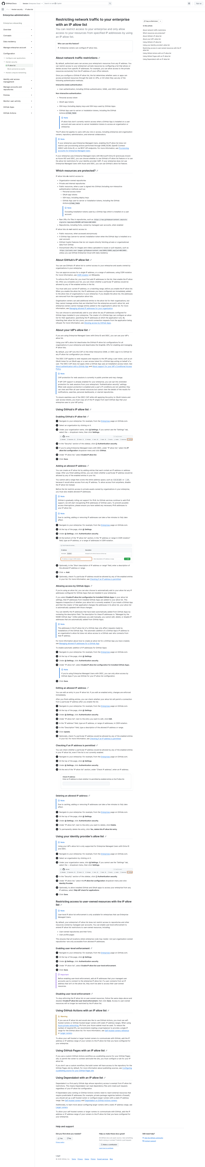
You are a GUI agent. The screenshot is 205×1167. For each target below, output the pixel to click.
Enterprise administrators (16, 15)
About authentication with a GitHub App (72, 366)
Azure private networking (68, 1025)
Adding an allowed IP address (71, 466)
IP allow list (29, 9)
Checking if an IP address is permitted (105, 579)
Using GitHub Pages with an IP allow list (80, 1050)
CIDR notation (83, 275)
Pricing (93, 1159)
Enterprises (105, 421)
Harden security (17, 9)
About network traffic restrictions (76, 57)
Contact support (150, 1141)
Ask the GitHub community (154, 1138)
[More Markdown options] (160, 21)
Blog (111, 1159)
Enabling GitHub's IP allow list (71, 416)
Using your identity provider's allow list (80, 836)
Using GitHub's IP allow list (72, 409)
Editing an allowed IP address (71, 688)
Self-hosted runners (73, 1100)
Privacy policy (60, 1142)
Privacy (80, 1159)
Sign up (198, 3)
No (70, 1138)
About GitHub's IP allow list (72, 259)
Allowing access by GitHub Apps (97, 323)
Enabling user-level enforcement (73, 948)
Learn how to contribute (106, 1148)
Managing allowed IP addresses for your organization (91, 308)
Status (87, 1159)
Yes (61, 1138)
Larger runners (66, 1033)
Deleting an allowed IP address (72, 795)
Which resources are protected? (76, 170)
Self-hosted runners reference (117, 1030)
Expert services (102, 1159)
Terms (74, 1159)
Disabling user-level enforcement (73, 994)
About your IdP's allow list (72, 330)
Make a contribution (110, 1144)
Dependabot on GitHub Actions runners (101, 1100)
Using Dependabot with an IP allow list (79, 1077)
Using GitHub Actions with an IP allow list (81, 1010)
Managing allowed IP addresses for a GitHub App (79, 643)
